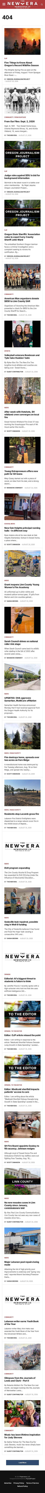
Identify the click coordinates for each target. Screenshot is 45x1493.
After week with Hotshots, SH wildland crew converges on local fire (21, 415)
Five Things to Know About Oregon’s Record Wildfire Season (21, 64)
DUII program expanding (17, 868)
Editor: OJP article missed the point (22, 1035)
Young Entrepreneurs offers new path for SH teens (21, 472)
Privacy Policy (19, 1483)
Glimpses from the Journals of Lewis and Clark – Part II (19, 1379)
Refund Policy (22, 1486)
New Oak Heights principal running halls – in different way (22, 529)
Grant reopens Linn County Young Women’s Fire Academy (21, 586)
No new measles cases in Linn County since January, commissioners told (19, 1205)
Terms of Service (32, 1483)
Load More (22, 1462)
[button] (4, 4)
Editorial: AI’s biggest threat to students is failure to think (20, 980)
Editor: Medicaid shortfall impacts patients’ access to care (21, 1090)
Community (8, 117)
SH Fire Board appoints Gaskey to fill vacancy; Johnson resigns (21, 1147)
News (6, 407)
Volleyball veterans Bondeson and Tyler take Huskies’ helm (22, 356)
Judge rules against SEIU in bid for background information (22, 176)
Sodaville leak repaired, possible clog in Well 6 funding (21, 923)
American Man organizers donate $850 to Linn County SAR (21, 300)
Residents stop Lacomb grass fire (21, 814)
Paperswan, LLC (25, 1476)
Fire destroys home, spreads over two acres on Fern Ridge (21, 758)
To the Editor (16, 1031)
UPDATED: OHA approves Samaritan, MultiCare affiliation (20, 699)
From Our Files (20, 117)
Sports (7, 351)
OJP (5, 58)
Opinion (7, 974)
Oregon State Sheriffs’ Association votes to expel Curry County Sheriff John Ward (22, 237)
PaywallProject (30, 1478)
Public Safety (15, 753)
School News (9, 524)
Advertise (7, 1483)
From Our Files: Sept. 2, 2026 (19, 121)
